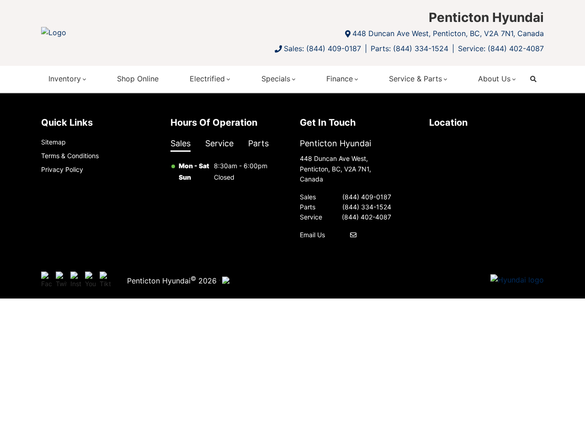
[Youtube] (90, 280)
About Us (494, 78)
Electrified (207, 78)
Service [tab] (219, 143)
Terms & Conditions (70, 156)
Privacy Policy (62, 169)
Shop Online (138, 78)
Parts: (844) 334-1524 (409, 48)
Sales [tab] (180, 143)
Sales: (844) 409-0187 (322, 48)
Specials (275, 78)
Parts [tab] (258, 143)
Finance (339, 78)
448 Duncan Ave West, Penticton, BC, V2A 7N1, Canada (448, 33)
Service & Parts (415, 78)
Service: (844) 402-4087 (501, 48)
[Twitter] (61, 280)
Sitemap (53, 142)
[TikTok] (105, 280)
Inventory (64, 78)
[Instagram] (75, 280)
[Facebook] (46, 280)
